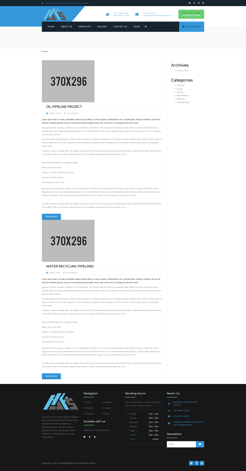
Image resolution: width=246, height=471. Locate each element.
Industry (180, 92)
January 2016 (182, 70)
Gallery (102, 26)
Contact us (120, 26)
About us (66, 26)
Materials (181, 99)
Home (51, 26)
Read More (51, 217)
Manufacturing (183, 95)
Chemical (180, 85)
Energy (180, 88)
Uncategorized (183, 102)
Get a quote (193, 26)
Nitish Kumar (90, 463)
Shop (137, 26)
